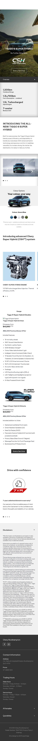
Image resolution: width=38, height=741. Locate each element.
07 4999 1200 (8, 670)
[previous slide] (7, 169)
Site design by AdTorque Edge (19, 736)
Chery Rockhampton (11, 640)
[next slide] (32, 171)
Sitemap (19, 733)
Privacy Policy (27, 730)
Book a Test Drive (19, 71)
